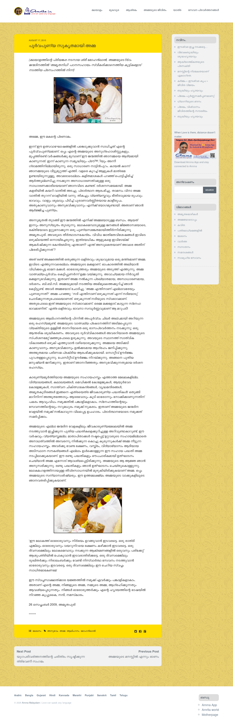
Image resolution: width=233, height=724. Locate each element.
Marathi (77, 695)
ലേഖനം (37, 630)
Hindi (52, 695)
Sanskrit (102, 695)
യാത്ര (177, 10)
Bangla (29, 695)
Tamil (113, 695)
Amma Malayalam (31, 702)
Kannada (64, 695)
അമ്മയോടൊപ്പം (187, 219)
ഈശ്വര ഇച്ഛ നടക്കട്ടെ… (192, 46)
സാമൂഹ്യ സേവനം (189, 257)
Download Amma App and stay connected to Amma (191, 164)
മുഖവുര (114, 10)
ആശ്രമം (131, 10)
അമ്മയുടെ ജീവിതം (155, 10)
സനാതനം (183, 246)
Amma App (209, 705)
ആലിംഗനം (73, 630)
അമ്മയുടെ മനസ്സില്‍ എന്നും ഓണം (133, 656)
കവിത (181, 225)
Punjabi (89, 695)
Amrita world (210, 709)
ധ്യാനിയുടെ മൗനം (189, 101)
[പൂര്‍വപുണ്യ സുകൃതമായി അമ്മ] (140, 631)
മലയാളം (97, 10)
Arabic (18, 695)
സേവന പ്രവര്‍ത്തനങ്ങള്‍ (203, 10)
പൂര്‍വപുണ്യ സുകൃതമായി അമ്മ (62, 45)
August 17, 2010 (37, 40)
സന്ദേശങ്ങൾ (185, 252)
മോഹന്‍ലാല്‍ (88, 630)
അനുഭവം (52, 630)
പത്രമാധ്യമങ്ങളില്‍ (189, 230)
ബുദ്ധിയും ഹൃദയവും (190, 90)
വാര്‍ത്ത (182, 241)
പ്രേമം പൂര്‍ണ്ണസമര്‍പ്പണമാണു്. (196, 96)
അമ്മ (62, 630)
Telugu (124, 695)
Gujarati (41, 695)
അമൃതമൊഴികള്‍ (187, 214)
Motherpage (210, 714)
